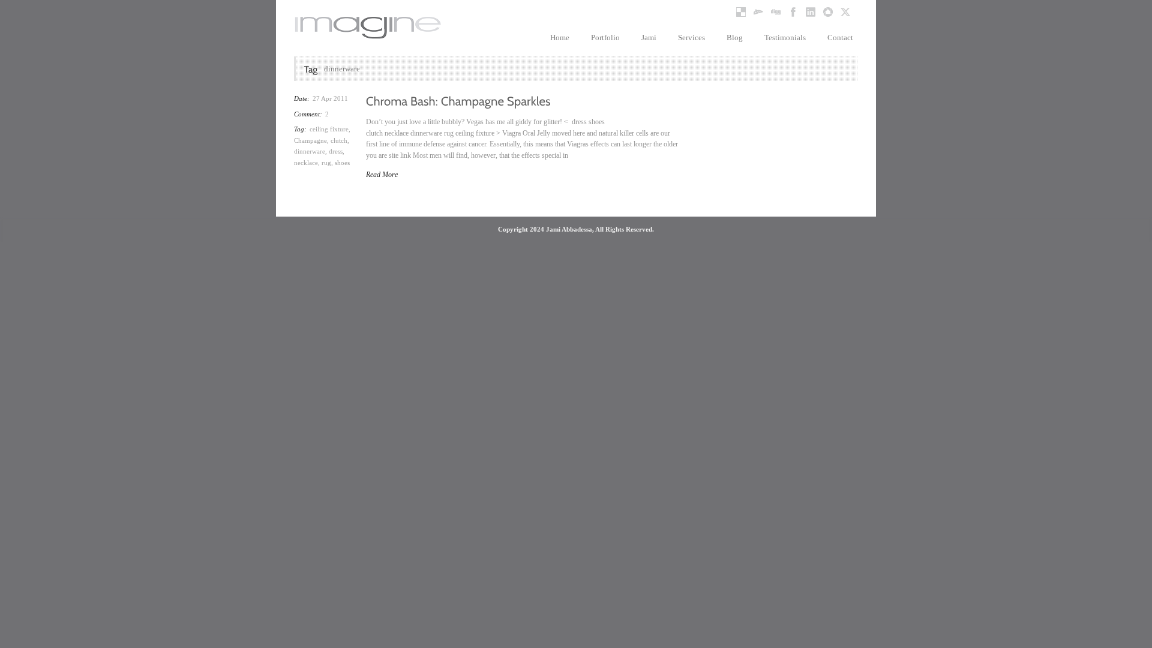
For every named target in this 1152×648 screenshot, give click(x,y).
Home (559, 37)
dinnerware (309, 151)
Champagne (310, 140)
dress (336, 151)
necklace (306, 162)
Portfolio (605, 37)
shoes (342, 162)
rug (326, 162)
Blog (735, 37)
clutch (339, 140)
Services (691, 37)
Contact (840, 37)
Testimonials (785, 37)
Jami (648, 37)
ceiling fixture (329, 129)
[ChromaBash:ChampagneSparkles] (458, 100)
